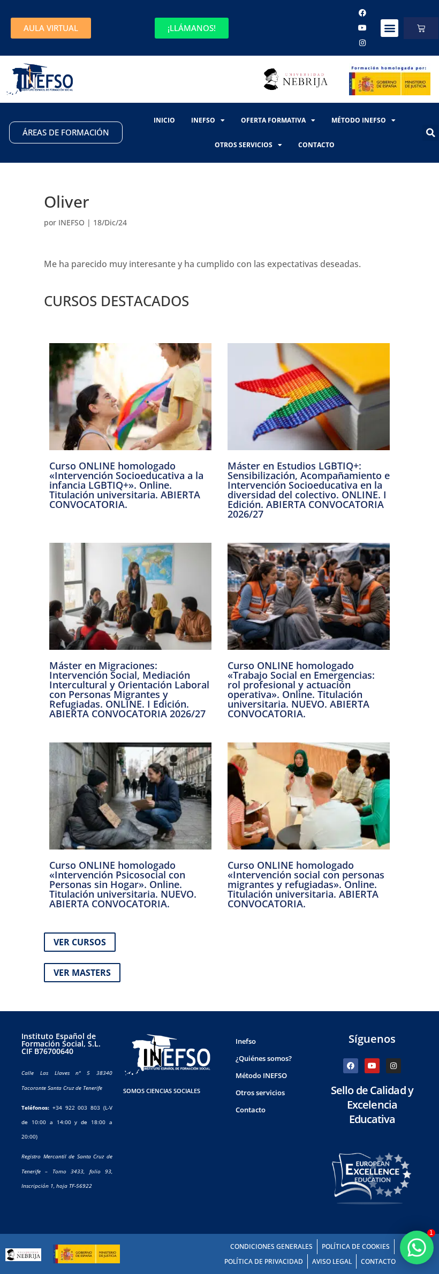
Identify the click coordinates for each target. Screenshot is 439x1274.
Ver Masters (82, 973)
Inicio (164, 120)
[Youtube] (362, 27)
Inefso (203, 120)
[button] (389, 28)
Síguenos (372, 1039)
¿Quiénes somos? (264, 1058)
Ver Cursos (80, 942)
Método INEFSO (358, 120)
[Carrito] (421, 28)
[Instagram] (362, 42)
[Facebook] (362, 12)
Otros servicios (244, 144)
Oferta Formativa (273, 120)
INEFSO (71, 222)
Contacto (316, 144)
